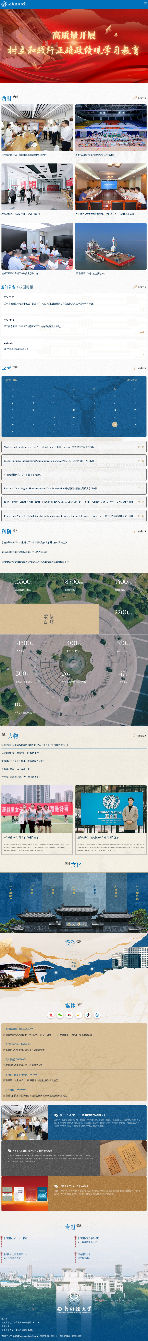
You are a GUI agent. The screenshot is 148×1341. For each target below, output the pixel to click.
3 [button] (79, 84)
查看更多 (142, 97)
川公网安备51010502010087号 (71, 1336)
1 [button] (68, 84)
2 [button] (74, 84)
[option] (74, 49)
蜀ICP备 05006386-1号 (48, 1336)
